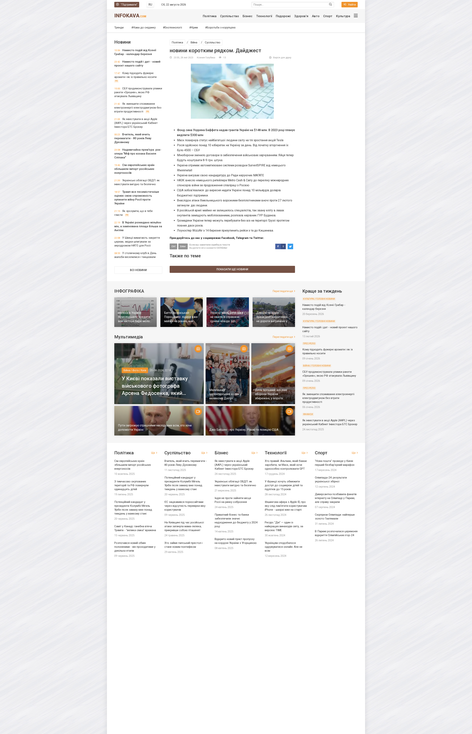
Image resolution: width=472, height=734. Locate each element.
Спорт (327, 16)
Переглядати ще (283, 291)
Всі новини (138, 270)
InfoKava (130, 16)
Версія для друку (282, 57)
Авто (316, 16)
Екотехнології (173, 27)
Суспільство (229, 16)
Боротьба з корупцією (221, 27)
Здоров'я (301, 16)
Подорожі (283, 16)
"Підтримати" (129, 4)
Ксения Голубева (206, 57)
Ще (153, 452)
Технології (264, 16)
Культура (343, 16)
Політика (209, 16)
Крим (194, 27)
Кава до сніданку (144, 27)
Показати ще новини (232, 269)
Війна (194, 42)
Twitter (258, 238)
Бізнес (247, 16)
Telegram (242, 238)
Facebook (227, 238)
